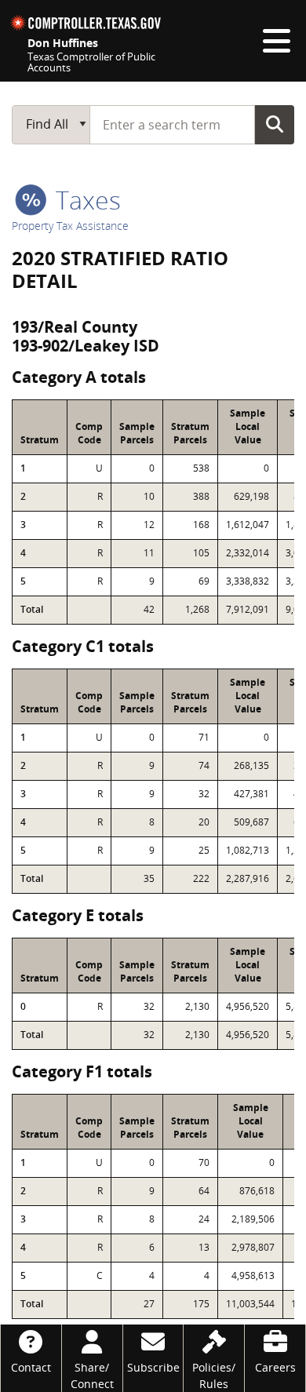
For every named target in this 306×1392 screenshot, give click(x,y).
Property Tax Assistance (70, 225)
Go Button (274, 124)
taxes (85, 200)
